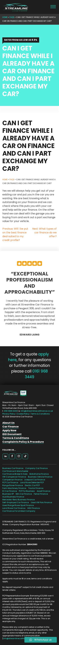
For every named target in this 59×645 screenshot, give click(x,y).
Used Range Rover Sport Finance (18, 505)
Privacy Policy (8, 413)
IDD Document (12, 434)
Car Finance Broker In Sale (14, 474)
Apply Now (9, 430)
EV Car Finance (9, 491)
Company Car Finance (36, 468)
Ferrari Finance (41, 494)
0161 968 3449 (10, 411)
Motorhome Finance (39, 474)
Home (5, 17)
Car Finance (10, 426)
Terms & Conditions (40, 413)
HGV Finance (33, 508)
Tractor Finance (35, 488)
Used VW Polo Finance (41, 502)
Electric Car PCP (32, 485)
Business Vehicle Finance (40, 476)
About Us (8, 423)
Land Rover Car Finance (13, 508)
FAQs (11, 17)
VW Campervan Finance (14, 476)
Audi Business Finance (13, 496)
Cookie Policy (23, 413)
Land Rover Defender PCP (32, 482)
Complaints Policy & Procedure (23, 442)
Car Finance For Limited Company (18, 511)
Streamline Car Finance (14, 7)
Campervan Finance (12, 479)
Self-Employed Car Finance (15, 502)
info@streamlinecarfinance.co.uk (37, 411)
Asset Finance (43, 491)
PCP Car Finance (10, 482)
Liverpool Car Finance (34, 479)
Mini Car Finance (24, 494)
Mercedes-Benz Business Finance (18, 499)
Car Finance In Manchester (15, 471)
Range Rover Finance (12, 485)
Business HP (8, 494)
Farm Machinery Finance (14, 488)
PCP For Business (27, 491)
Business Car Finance (12, 468)
